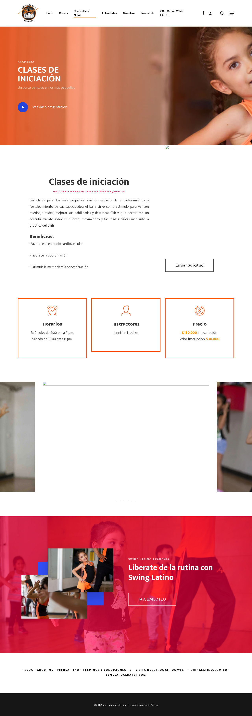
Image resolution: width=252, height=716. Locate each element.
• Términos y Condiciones (103, 670)
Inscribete (147, 13)
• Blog (27, 670)
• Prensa (61, 670)
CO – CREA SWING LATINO (171, 13)
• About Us (43, 670)
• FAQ (74, 670)
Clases (63, 13)
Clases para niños (81, 13)
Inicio (49, 13)
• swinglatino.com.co (207, 670)
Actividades (109, 13)
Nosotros (129, 13)
